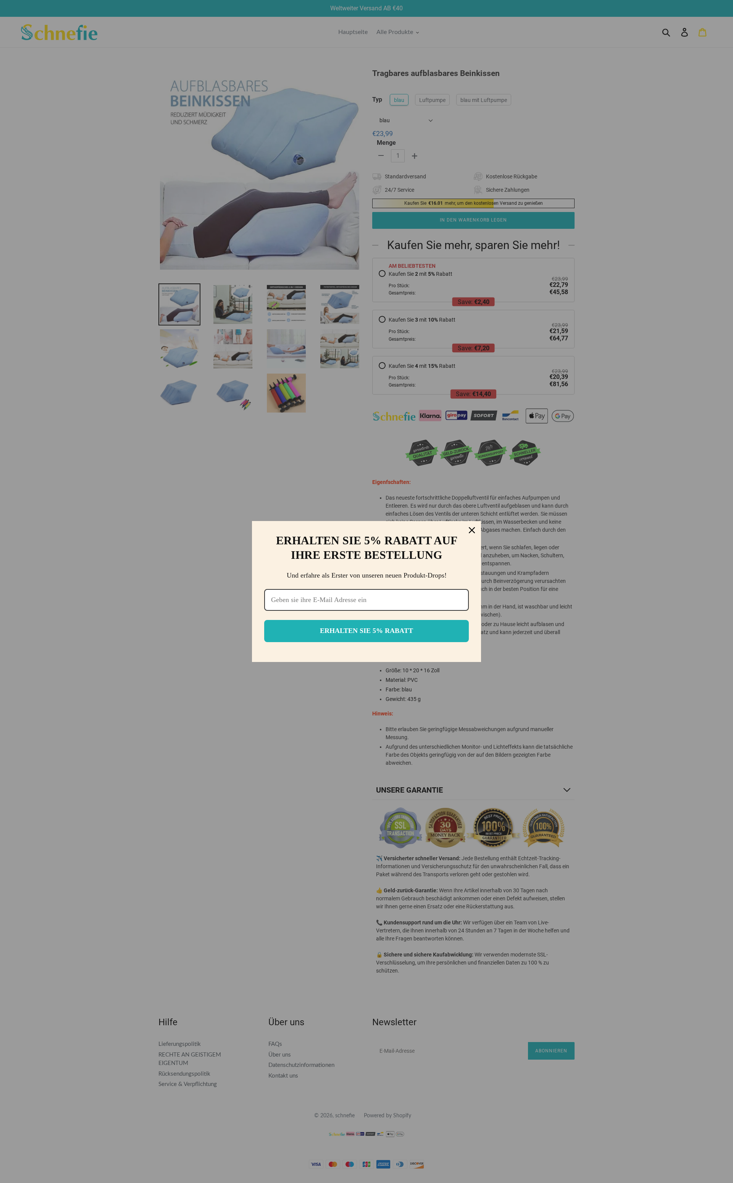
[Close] (472, 530)
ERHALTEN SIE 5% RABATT (366, 630)
